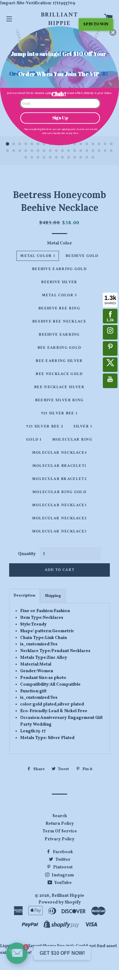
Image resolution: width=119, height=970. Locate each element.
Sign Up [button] (60, 118)
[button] (113, 32)
